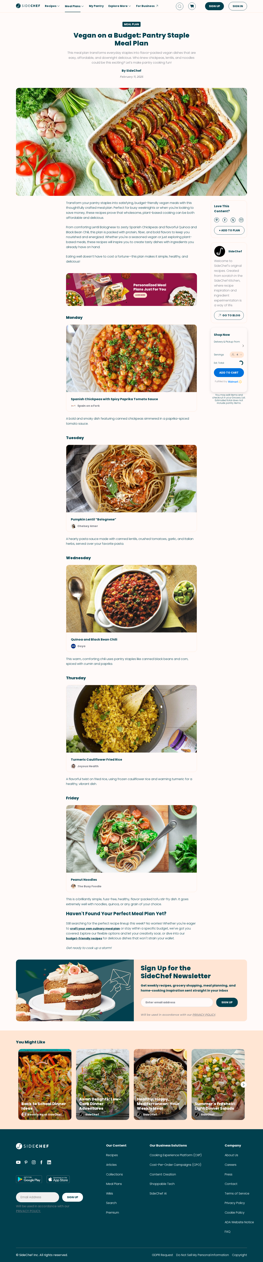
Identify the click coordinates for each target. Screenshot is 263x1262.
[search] (179, 6)
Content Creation (163, 1174)
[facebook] (41, 1163)
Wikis (109, 1193)
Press (228, 1174)
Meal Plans (114, 1184)
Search (111, 1203)
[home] (28, 5)
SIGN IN (238, 6)
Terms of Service (237, 1193)
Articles (111, 1165)
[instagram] (33, 1163)
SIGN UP (214, 6)
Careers (230, 1165)
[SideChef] (32, 1148)
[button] (131, 637)
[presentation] (243, 1084)
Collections (114, 1174)
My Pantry (96, 6)
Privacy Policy (235, 1203)
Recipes (112, 1155)
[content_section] (131, 289)
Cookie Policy (235, 1212)
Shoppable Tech (162, 1184)
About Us (231, 1155)
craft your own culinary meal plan (95, 928)
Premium (112, 1212)
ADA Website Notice (239, 1222)
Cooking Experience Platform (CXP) (176, 1155)
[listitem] (43, 1084)
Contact (231, 1184)
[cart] (192, 6)
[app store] (58, 1179)
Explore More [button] (118, 6)
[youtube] (18, 1163)
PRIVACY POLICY (204, 1014)
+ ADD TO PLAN (229, 230)
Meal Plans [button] (72, 6)
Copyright (239, 1255)
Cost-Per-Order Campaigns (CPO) (175, 1165)
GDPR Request (162, 1255)
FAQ (227, 1231)
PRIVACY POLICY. (28, 1211)
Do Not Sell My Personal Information (202, 1255)
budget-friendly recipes (84, 938)
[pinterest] (26, 1163)
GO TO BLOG (231, 315)
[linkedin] (49, 1163)
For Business (145, 6)
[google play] (29, 1179)
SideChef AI (158, 1193)
